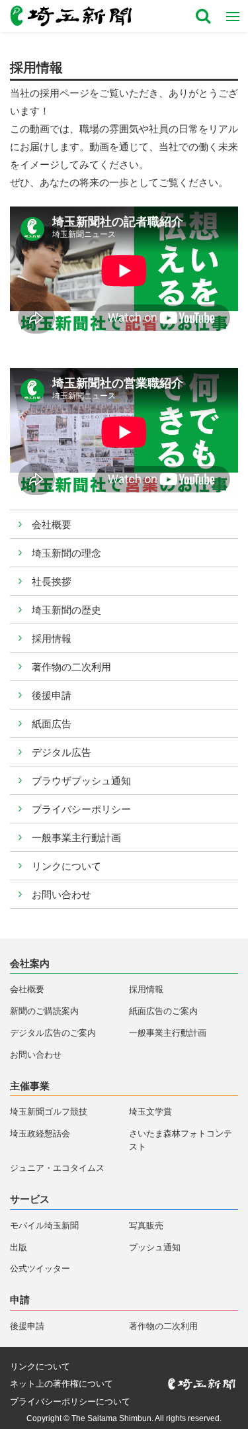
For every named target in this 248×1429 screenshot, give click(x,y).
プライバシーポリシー (81, 809)
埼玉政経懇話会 (40, 1133)
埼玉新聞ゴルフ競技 (48, 1112)
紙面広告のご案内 (163, 1011)
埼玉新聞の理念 (66, 553)
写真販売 (146, 1225)
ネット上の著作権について (61, 1383)
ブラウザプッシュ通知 (81, 780)
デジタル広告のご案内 (53, 1033)
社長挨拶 (51, 581)
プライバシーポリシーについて (70, 1401)
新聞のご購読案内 (44, 1011)
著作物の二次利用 (71, 666)
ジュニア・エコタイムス (57, 1168)
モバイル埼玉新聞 (44, 1225)
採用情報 (51, 638)
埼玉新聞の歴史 (66, 610)
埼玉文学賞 (150, 1112)
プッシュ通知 (155, 1247)
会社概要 (51, 524)
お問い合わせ (61, 894)
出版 (18, 1247)
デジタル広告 (61, 752)
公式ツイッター (40, 1268)
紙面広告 (51, 723)
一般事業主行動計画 (76, 837)
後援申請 (51, 695)
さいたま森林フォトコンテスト (180, 1140)
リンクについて (66, 866)
